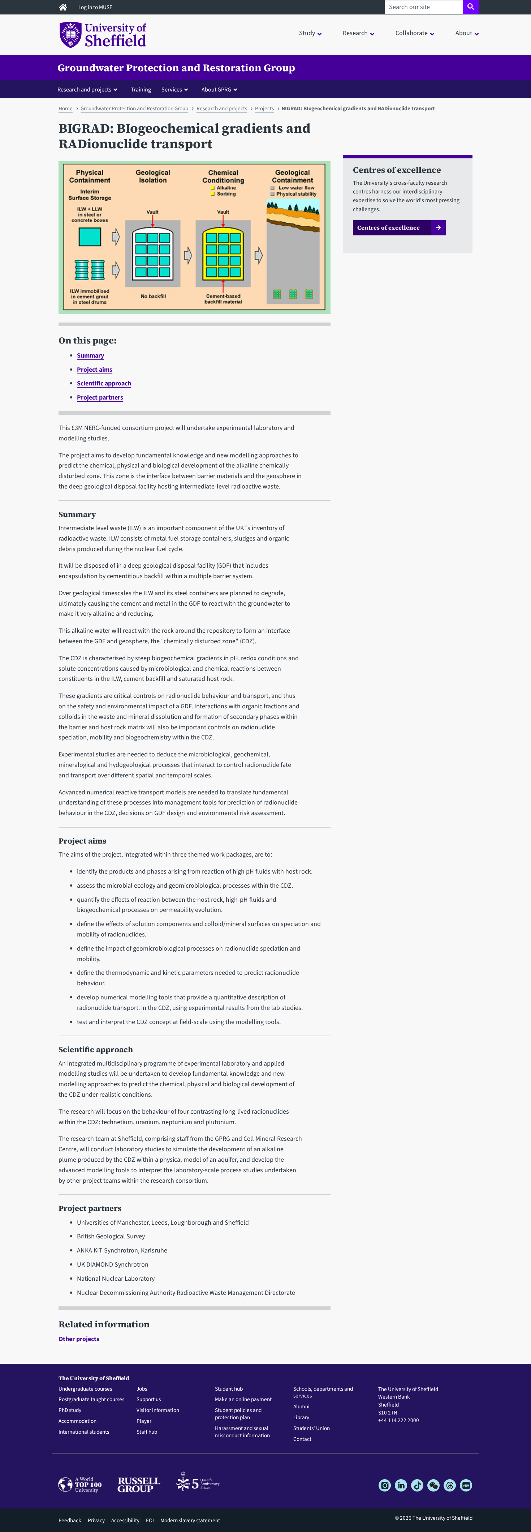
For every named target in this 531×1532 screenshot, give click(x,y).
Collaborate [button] (412, 33)
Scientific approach (104, 383)
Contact (302, 1439)
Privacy (96, 1520)
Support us (149, 1399)
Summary (90, 355)
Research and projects (222, 108)
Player (144, 1421)
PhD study (70, 1410)
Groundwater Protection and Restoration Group (176, 67)
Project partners (100, 397)
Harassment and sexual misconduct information (242, 1432)
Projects (264, 108)
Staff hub (147, 1432)
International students (84, 1432)
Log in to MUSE (95, 7)
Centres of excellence (388, 227)
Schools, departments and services (323, 1393)
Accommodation (77, 1421)
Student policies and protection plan (238, 1414)
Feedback (70, 1520)
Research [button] (355, 33)
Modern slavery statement (190, 1520)
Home (66, 108)
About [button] (464, 33)
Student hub (229, 1389)
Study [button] (307, 33)
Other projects (79, 1339)
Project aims (94, 369)
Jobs (142, 1389)
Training (141, 89)
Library (301, 1417)
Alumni (301, 1407)
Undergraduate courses (85, 1389)
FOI (150, 1520)
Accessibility (125, 1520)
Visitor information (158, 1410)
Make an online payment (243, 1399)
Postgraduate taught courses (91, 1399)
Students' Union (311, 1428)
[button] (88, 89)
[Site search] (471, 7)
